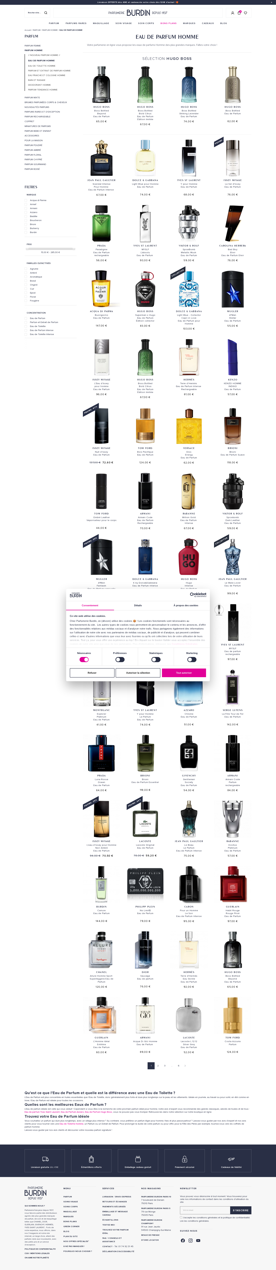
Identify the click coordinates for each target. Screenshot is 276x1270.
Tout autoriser (184, 672)
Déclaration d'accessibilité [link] (118, 1251)
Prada (101, 245)
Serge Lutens (233, 710)
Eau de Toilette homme (71, 1123)
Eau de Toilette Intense (42, 334)
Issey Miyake (233, 180)
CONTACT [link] (107, 1246)
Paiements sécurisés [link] (114, 1206)
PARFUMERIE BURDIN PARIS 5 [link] (155, 1208)
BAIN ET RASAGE (36, 80)
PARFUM (31, 36)
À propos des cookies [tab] (186, 605)
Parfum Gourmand (35, 164)
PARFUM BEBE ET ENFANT (38, 131)
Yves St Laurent (189, 180)
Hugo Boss (101, 106)
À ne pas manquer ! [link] (73, 1246)
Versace (189, 448)
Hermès (189, 379)
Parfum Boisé (32, 169)
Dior (145, 972)
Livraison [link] (107, 1197)
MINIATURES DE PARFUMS (38, 126)
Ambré (33, 272)
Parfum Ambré (33, 150)
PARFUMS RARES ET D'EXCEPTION (42, 112)
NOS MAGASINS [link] (151, 1188)
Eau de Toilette (38, 326)
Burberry (34, 228)
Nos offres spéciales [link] (75, 1241)
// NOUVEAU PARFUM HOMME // (44, 55)
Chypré (34, 284)
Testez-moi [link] (108, 1225)
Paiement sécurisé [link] (184, 1167)
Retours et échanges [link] (114, 1202)
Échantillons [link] (110, 1220)
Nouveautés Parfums (37, 107)
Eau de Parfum (37, 318)
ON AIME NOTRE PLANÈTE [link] (37, 1258)
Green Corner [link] (71, 1226)
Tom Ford (145, 448)
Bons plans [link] (70, 1221)
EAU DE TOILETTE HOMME (41, 66)
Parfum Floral (33, 155)
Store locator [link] (150, 1240)
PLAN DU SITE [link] (70, 1236)
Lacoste (145, 841)
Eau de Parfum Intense (42, 330)
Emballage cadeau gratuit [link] (138, 1167)
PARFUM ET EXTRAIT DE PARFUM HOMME (49, 71)
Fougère (34, 300)
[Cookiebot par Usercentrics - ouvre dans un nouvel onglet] (192, 595)
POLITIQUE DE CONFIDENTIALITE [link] (40, 1249)
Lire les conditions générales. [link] (194, 1221)
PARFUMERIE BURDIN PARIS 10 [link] (156, 1197)
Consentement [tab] (90, 605)
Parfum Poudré (33, 145)
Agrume (34, 268)
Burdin (33, 232)
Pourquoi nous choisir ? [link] (77, 1251)
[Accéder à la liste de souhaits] (245, 13)
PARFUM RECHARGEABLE (37, 117)
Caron (189, 906)
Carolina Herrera (232, 245)
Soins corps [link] (70, 1206)
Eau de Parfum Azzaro (72, 1112)
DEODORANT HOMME (39, 85)
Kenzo (232, 379)
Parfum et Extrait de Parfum (44, 322)
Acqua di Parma (38, 200)
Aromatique (36, 276)
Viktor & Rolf (189, 245)
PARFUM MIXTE (32, 98)
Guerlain (233, 906)
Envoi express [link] (123, 1197)
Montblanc (101, 710)
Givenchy (189, 775)
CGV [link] (27, 1253)
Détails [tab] (138, 605)
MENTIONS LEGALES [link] (40, 1253)
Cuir (32, 288)
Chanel (101, 972)
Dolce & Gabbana (145, 180)
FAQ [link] (104, 1238)
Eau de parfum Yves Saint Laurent (42, 1112)
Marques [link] (68, 1216)
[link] (54, 23)
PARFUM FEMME (33, 46)
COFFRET (29, 121)
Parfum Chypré (33, 159)
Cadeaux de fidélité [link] (231, 1167)
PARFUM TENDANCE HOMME (42, 90)
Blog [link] (66, 1231)
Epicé (33, 292)
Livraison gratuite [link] (44, 1167)
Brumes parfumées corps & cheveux (46, 102)
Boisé (33, 280)
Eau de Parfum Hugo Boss (98, 1112)
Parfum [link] (67, 1197)
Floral (33, 296)
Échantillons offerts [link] (91, 1167)
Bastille (33, 216)
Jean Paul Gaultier (102, 180)
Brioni (33, 224)
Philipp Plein (145, 906)
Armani (33, 208)
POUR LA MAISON (34, 140)
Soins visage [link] (70, 1202)
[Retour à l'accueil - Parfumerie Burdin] (138, 13)
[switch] (120, 659)
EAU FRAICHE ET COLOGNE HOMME (46, 75)
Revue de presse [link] (150, 1235)
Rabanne (189, 513)
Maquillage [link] (70, 1211)
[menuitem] (54, 23)
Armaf (33, 204)
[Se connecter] (233, 13)
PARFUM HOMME (33, 50)
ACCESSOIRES (32, 136)
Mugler (232, 311)
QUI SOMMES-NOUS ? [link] (35, 1206)
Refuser (92, 672)
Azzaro (33, 212)
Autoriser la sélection (138, 672)
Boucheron (36, 220)
